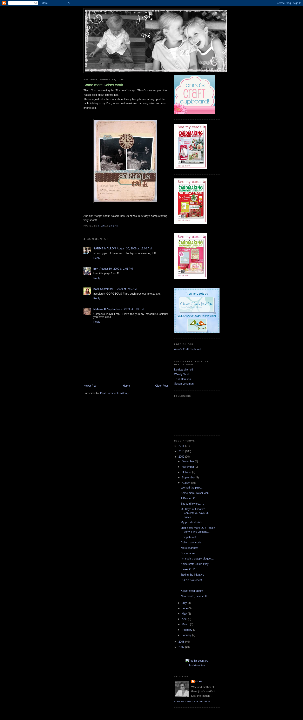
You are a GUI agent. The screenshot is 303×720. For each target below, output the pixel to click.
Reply (96, 258)
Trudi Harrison (182, 379)
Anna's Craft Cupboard (187, 349)
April (185, 619)
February (187, 629)
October (187, 472)
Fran (198, 681)
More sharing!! (189, 547)
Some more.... (189, 553)
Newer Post (90, 385)
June (185, 608)
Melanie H (99, 309)
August (186, 482)
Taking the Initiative (192, 574)
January (187, 635)
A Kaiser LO (188, 498)
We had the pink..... (192, 487)
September (189, 477)
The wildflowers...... (192, 503)
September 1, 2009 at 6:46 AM (118, 288)
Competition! (188, 537)
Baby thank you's (191, 542)
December (188, 461)
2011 (182, 445)
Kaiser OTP (188, 569)
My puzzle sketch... (192, 522)
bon (95, 268)
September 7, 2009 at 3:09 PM (125, 309)
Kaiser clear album (192, 590)
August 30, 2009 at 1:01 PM (116, 268)
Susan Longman (184, 383)
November (188, 466)
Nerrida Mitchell (183, 369)
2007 (182, 647)
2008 (182, 641)
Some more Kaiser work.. (196, 493)
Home (126, 385)
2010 (182, 451)
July (185, 602)
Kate (96, 288)
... (182, 585)
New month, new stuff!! (194, 596)
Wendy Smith (182, 374)
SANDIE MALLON (104, 248)
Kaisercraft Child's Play (195, 563)
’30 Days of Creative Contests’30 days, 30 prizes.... (195, 513)
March (186, 624)
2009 (182, 456)
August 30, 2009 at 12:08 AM (134, 248)
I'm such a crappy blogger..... (198, 558)
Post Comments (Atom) (114, 393)
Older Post (161, 385)
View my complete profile (192, 701)
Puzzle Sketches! (191, 580)
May (185, 613)
